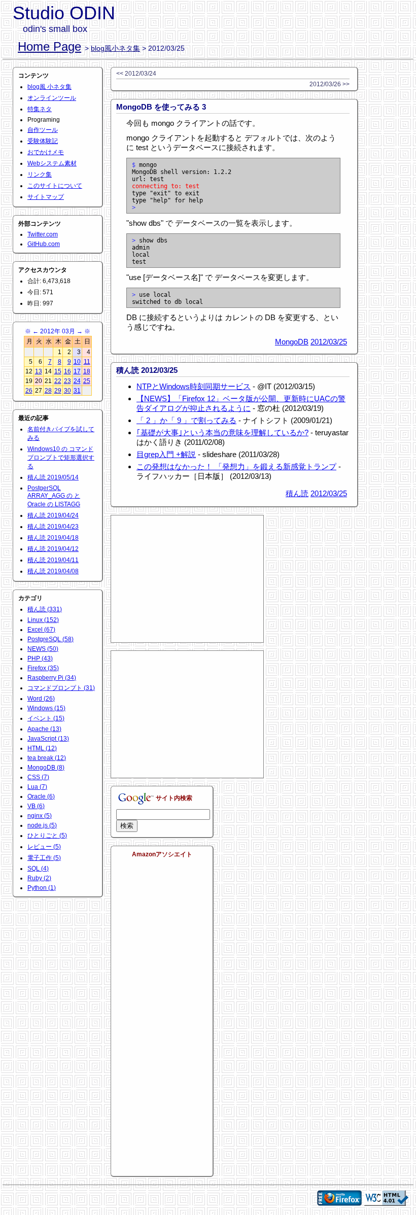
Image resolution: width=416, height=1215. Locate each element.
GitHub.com (43, 244)
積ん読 (297, 493)
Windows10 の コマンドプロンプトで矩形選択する (60, 457)
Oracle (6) (41, 796)
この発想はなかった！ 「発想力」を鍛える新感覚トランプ (236, 466)
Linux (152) (43, 619)
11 (87, 361)
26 (28, 390)
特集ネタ (39, 109)
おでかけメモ (45, 152)
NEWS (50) (42, 648)
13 (38, 371)
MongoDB (291, 341)
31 (77, 390)
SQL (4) (38, 868)
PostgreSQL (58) (50, 639)
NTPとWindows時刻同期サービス (193, 386)
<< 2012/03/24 (136, 73)
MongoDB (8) (45, 767)
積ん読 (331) (44, 609)
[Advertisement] (187, 578)
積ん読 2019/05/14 (53, 477)
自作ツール (42, 129)
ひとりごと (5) (47, 835)
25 (86, 381)
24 (77, 381)
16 (67, 371)
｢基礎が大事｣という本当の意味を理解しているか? (222, 432)
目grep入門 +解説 (166, 454)
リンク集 (39, 174)
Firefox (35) (43, 668)
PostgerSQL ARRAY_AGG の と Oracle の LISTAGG (53, 496)
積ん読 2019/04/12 (53, 548)
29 (57, 390)
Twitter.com (42, 234)
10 (77, 361)
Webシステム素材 (52, 163)
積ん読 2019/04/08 (53, 571)
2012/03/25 (328, 341)
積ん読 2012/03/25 (147, 370)
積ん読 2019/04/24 (53, 515)
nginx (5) (39, 815)
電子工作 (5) (44, 857)
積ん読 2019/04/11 (53, 560)
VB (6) (36, 806)
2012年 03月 (57, 331)
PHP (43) (40, 658)
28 (48, 390)
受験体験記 (42, 141)
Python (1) (41, 887)
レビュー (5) (44, 846)
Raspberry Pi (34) (51, 677)
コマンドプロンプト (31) (61, 687)
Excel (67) (41, 629)
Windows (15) (46, 708)
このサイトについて (54, 185)
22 (57, 381)
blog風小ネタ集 (115, 48)
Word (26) (41, 698)
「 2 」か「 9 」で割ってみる (186, 420)
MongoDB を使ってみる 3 (161, 106)
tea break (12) (46, 757)
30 (67, 390)
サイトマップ (45, 196)
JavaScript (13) (48, 738)
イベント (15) (45, 718)
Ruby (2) (39, 878)
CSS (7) (38, 777)
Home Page (49, 46)
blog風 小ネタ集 (49, 86)
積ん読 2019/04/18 (53, 537)
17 (77, 371)
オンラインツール (51, 97)
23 (67, 381)
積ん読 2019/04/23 (53, 526)
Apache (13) (44, 729)
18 (86, 371)
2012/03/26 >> (329, 84)
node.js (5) (42, 825)
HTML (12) (42, 748)
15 (57, 371)
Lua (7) (37, 786)
